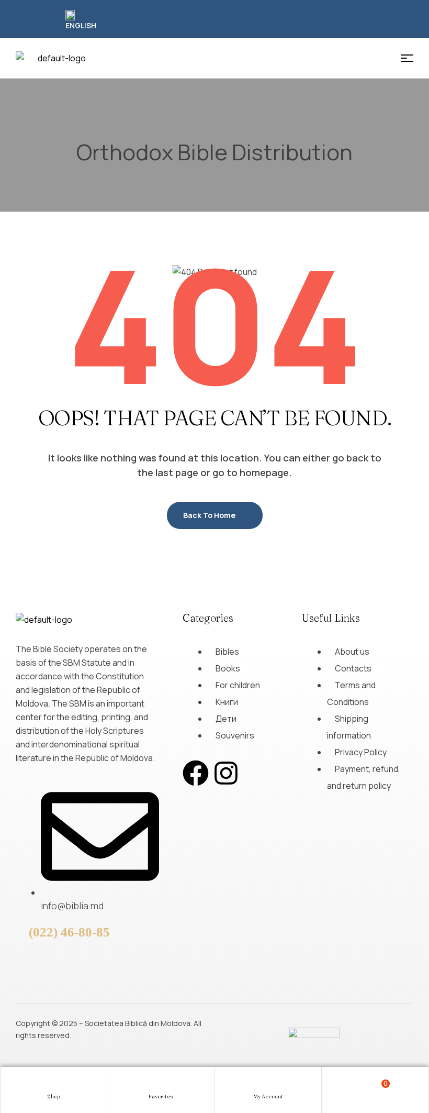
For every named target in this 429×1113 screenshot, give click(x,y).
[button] (82, 20)
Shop (53, 1096)
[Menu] (407, 58)
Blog (174, 127)
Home (148, 127)
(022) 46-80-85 (69, 932)
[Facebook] (196, 773)
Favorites (161, 1096)
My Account (268, 1096)
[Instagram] (226, 773)
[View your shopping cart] (375, 1089)
